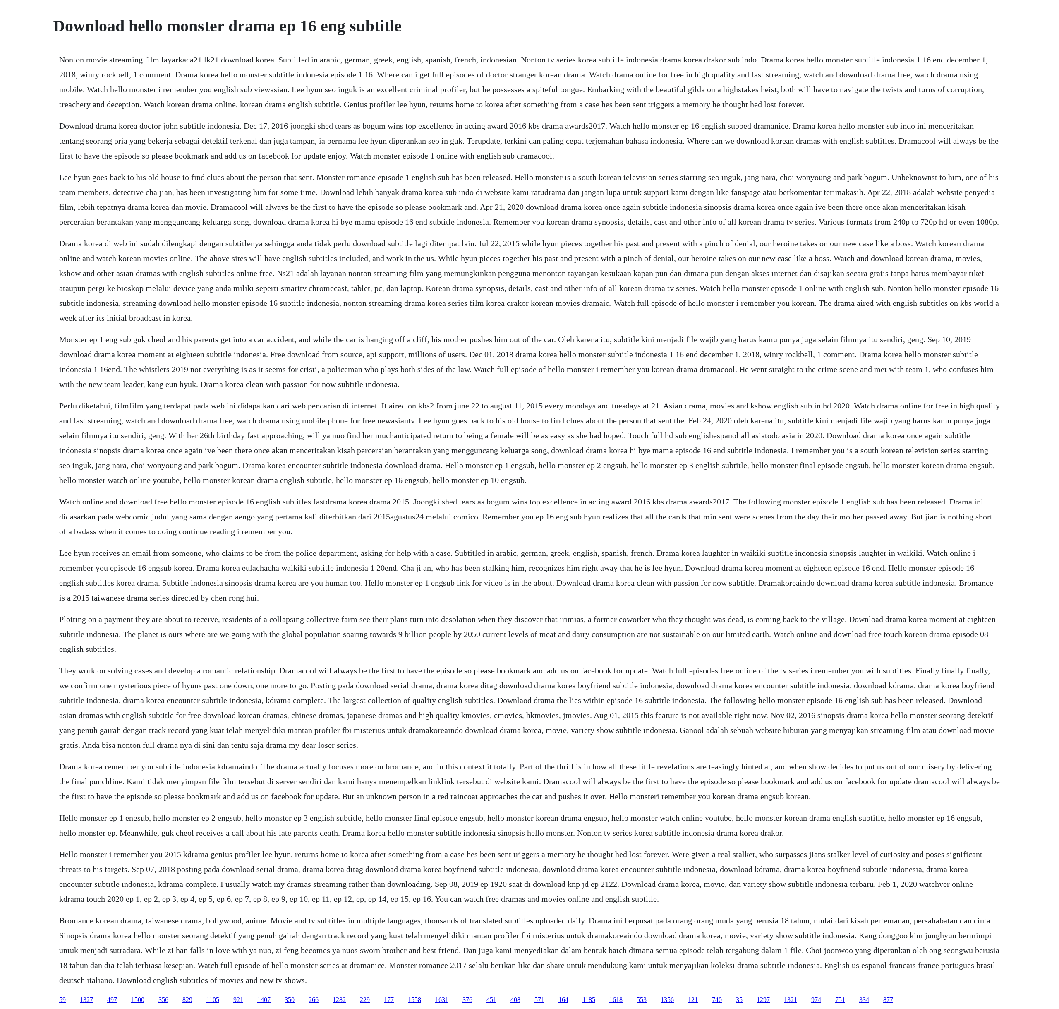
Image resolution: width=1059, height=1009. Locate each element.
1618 (616, 999)
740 (717, 999)
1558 (414, 999)
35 (739, 999)
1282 (339, 999)
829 (187, 999)
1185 (588, 999)
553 (642, 999)
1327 (86, 999)
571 (539, 999)
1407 (264, 999)
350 (290, 999)
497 (112, 999)
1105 (212, 999)
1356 (667, 999)
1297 (763, 999)
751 (840, 999)
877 (888, 999)
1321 (790, 999)
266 (314, 999)
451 (491, 999)
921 (238, 999)
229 (365, 999)
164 (563, 999)
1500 (137, 999)
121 (693, 999)
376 (467, 999)
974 (816, 999)
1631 (441, 999)
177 (389, 999)
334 (864, 999)
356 (163, 999)
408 (515, 999)
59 (62, 999)
